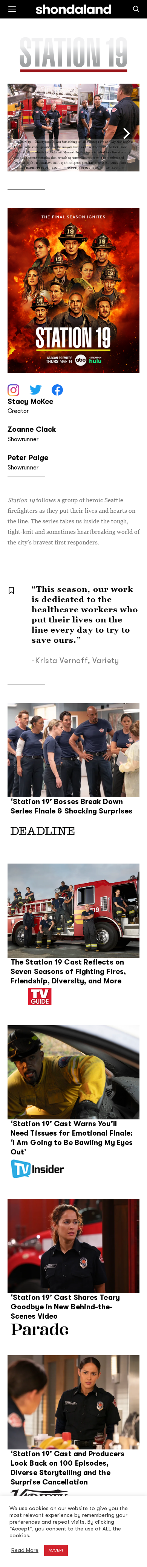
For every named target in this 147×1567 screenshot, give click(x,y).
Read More (24, 1550)
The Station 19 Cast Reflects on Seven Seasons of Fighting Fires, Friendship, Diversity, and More (68, 971)
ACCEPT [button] (56, 1550)
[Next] (125, 133)
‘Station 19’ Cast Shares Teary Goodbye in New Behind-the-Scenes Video (65, 1307)
